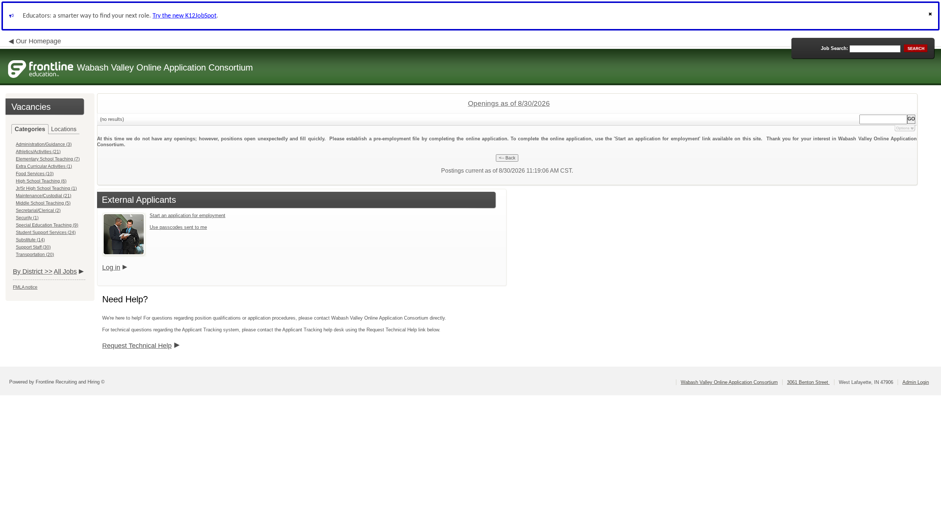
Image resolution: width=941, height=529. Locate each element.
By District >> (33, 271)
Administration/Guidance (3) (44, 144)
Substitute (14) (30, 239)
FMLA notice (25, 287)
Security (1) (27, 217)
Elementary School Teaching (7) (48, 159)
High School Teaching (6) (41, 181)
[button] (931, 16)
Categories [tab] (30, 129)
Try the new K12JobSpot (185, 15)
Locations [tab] (63, 129)
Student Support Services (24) (46, 232)
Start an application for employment (187, 215)
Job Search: (834, 48)
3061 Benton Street (808, 382)
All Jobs (65, 271)
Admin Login (915, 382)
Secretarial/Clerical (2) (38, 210)
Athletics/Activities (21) (38, 151)
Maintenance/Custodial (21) (43, 195)
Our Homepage (38, 41)
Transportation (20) (35, 254)
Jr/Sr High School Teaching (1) (46, 188)
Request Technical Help (137, 345)
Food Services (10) (35, 173)
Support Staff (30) (33, 247)
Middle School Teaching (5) (43, 203)
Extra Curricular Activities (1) (44, 166)
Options (902, 128)
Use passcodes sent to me (178, 227)
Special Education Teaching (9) (47, 225)
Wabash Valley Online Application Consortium (729, 382)
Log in (111, 267)
